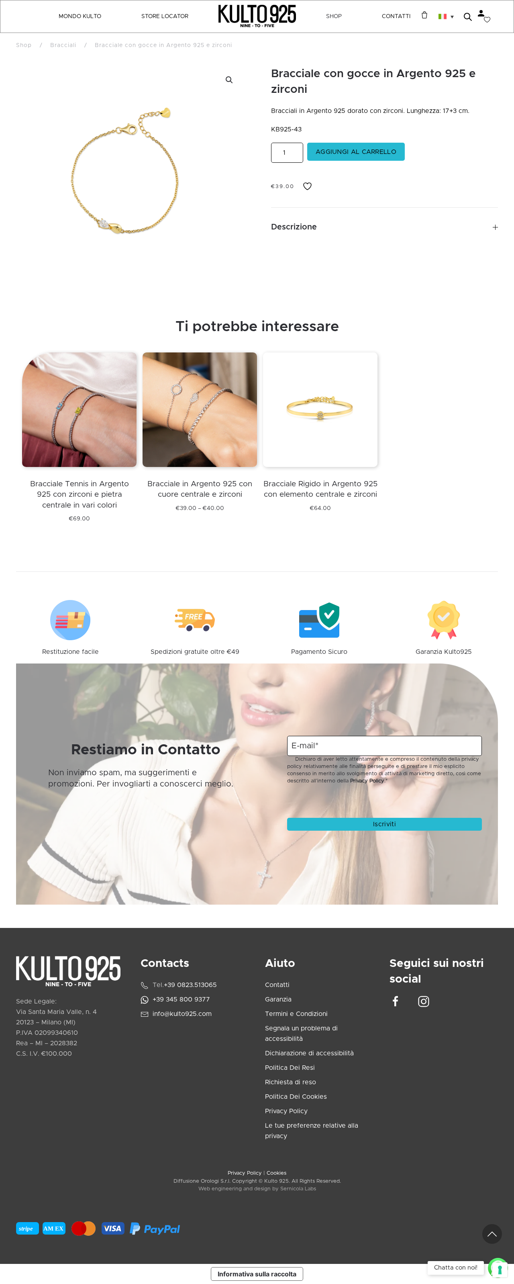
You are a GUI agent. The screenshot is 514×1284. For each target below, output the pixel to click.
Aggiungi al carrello (356, 152)
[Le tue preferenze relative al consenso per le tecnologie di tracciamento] (500, 1270)
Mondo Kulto (80, 16)
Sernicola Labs (298, 1189)
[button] (446, 16)
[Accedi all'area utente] (481, 13)
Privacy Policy (367, 781)
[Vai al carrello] (422, 15)
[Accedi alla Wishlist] (487, 19)
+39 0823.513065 (190, 985)
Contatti (396, 16)
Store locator (164, 16)
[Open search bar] (468, 16)
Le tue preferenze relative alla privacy (311, 1130)
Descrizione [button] (294, 227)
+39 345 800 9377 (181, 999)
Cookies (276, 1173)
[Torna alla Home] (257, 16)
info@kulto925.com (182, 1014)
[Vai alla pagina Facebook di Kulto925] (396, 1001)
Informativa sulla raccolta (257, 1274)
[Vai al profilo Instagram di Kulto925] (424, 1001)
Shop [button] (334, 16)
